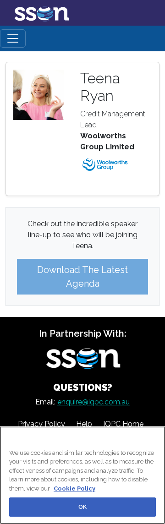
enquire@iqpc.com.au (93, 402)
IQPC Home (123, 424)
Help (84, 424)
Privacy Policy (41, 424)
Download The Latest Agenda (82, 276)
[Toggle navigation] (13, 38)
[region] (82, 475)
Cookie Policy (74, 488)
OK (82, 506)
